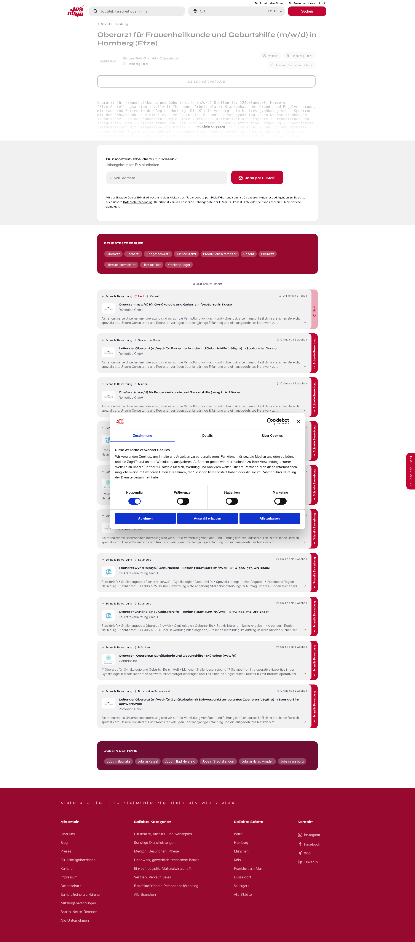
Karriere (67, 868)
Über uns (68, 834)
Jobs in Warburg (292, 761)
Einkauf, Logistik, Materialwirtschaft (163, 868)
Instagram (312, 835)
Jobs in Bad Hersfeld (180, 761)
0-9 (231, 803)
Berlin (238, 834)
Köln (237, 860)
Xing (307, 853)
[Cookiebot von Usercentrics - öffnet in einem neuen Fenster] (270, 421)
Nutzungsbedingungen (274, 197)
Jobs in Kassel (147, 761)
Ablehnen (145, 518)
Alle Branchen (145, 894)
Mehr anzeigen (214, 126)
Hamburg (241, 842)
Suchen (307, 11)
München (241, 851)
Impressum (69, 877)
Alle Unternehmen (75, 920)
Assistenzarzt (186, 254)
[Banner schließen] (298, 421)
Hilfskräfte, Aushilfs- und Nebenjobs (163, 834)
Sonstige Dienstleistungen (155, 842)
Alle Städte (243, 894)
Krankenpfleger (179, 265)
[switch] (183, 501)
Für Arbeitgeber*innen (78, 860)
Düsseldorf (242, 877)
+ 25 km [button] (272, 11)
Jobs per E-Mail (260, 178)
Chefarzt (267, 254)
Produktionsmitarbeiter (219, 254)
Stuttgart (241, 886)
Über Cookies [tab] (272, 435)
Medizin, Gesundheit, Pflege (156, 851)
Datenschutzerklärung (138, 202)
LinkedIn (311, 862)
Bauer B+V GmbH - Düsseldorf (151, 58)
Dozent (248, 254)
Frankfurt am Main (248, 868)
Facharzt (133, 254)
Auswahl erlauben (207, 518)
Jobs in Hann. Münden (257, 761)
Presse (66, 851)
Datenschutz (71, 886)
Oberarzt (113, 254)
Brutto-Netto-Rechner (79, 912)
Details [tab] (207, 435)
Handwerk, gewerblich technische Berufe (167, 860)
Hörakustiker (152, 265)
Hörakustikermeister (121, 265)
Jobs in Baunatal (119, 761)
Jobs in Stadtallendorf (218, 761)
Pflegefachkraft (158, 254)
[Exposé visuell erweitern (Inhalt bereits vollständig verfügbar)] (305, 322)
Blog (64, 842)
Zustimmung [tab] (142, 435)
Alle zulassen (270, 518)
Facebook (312, 844)
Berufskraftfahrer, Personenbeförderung (166, 886)
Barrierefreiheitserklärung (80, 894)
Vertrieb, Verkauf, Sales (152, 877)
